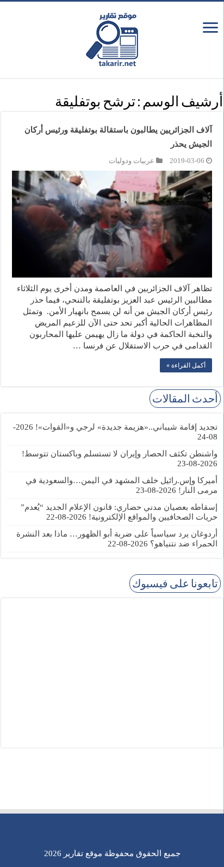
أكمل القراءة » (186, 365)
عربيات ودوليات (131, 161)
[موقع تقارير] (112, 38)
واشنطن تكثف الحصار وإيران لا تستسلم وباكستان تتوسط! (119, 453)
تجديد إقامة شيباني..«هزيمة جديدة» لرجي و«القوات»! (126, 427)
